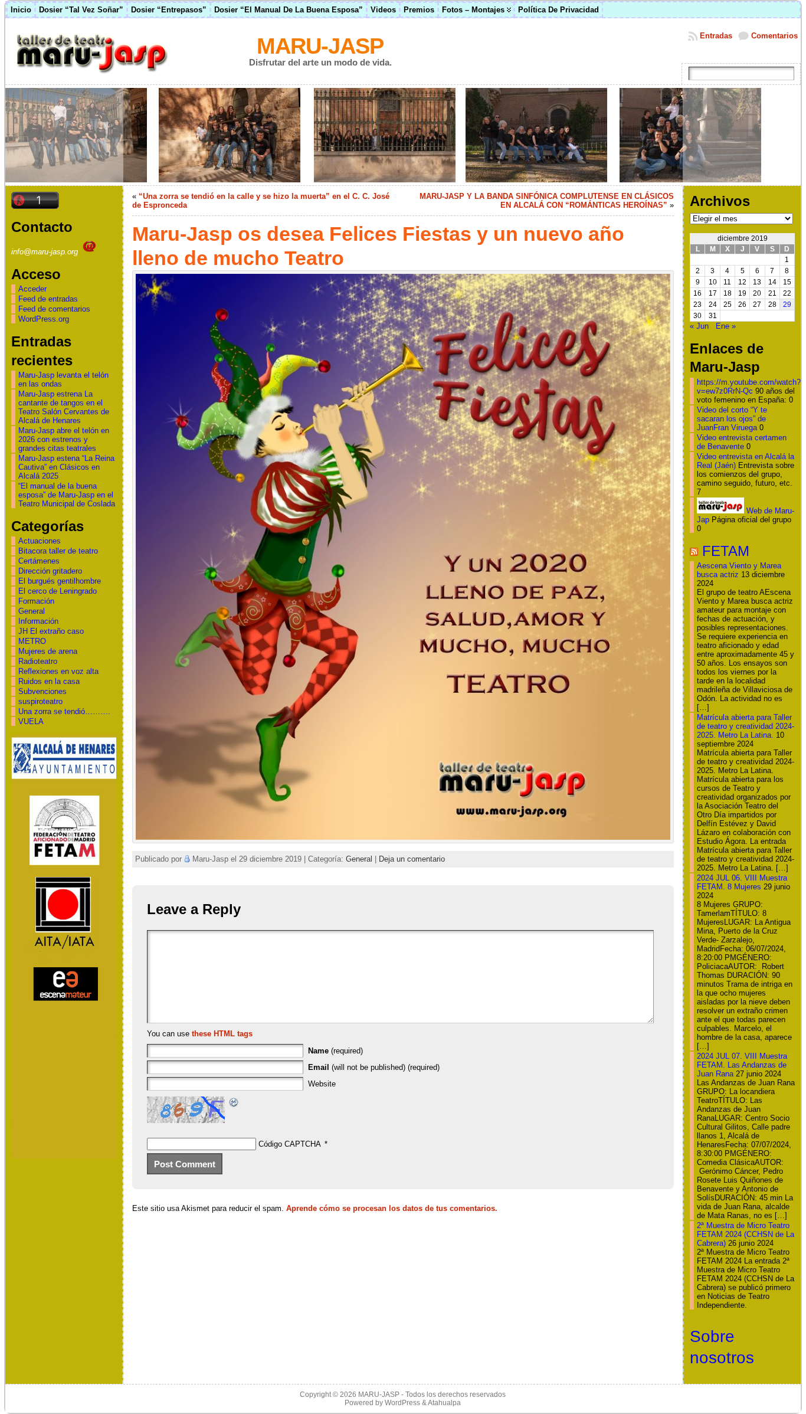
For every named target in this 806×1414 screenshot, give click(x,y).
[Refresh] (234, 1103)
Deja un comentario (412, 859)
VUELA (31, 721)
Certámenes (39, 561)
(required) (335, 1050)
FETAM (725, 551)
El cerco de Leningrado (57, 591)
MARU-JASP (320, 45)
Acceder (32, 288)
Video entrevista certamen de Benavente (742, 442)
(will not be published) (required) (374, 1067)
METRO (32, 641)
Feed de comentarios (54, 309)
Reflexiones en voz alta (58, 671)
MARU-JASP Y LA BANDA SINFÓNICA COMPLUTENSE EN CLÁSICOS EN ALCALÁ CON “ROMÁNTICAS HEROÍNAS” (547, 201)
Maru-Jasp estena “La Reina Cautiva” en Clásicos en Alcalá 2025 (66, 467)
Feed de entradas (48, 298)
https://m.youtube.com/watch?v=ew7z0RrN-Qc (749, 386)
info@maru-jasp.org (45, 251)
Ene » (726, 326)
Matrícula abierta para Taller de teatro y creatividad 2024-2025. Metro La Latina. (745, 726)
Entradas (716, 35)
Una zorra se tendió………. (64, 711)
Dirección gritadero (50, 571)
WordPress (402, 1403)
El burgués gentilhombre (59, 581)
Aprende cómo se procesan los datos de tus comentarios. (391, 1208)
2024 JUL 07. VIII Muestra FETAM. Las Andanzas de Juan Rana (742, 1065)
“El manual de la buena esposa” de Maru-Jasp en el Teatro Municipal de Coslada (66, 495)
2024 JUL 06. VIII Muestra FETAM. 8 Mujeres (742, 882)
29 (787, 304)
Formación (36, 601)
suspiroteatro (40, 701)
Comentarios (774, 35)
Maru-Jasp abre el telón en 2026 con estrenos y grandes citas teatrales (63, 439)
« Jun (699, 326)
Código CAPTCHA (289, 1144)
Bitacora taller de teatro (58, 550)
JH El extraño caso (51, 631)
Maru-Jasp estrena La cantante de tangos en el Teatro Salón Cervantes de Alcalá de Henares (63, 407)
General (31, 611)
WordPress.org (43, 319)
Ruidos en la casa (49, 681)
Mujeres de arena (47, 651)
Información (38, 621)
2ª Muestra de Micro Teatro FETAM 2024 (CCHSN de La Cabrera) (745, 1234)
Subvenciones (42, 691)
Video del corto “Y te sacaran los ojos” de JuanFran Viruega (732, 418)
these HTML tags (222, 1033)
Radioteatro (37, 661)
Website (322, 1083)
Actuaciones (39, 540)
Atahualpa (444, 1403)
